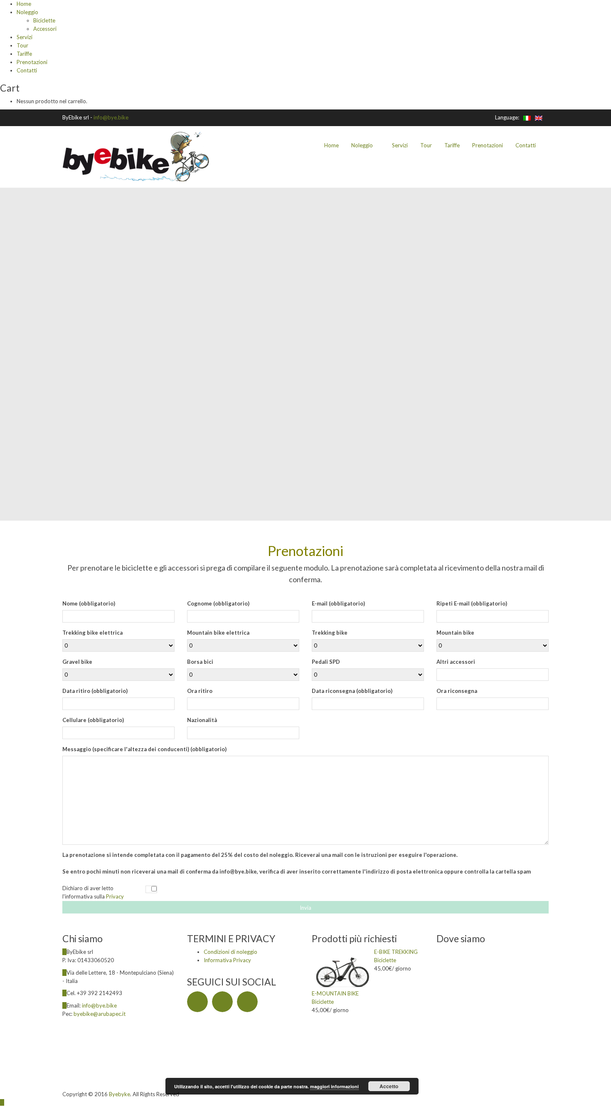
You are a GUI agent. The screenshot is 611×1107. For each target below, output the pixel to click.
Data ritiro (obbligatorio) (95, 691)
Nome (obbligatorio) (88, 603)
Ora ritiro (199, 691)
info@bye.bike (111, 117)
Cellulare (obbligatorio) (93, 720)
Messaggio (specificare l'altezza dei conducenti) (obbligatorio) (144, 749)
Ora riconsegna (456, 691)
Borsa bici (200, 661)
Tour (22, 45)
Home (24, 3)
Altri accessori (455, 661)
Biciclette (44, 20)
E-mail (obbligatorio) (338, 603)
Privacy (115, 896)
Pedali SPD (326, 661)
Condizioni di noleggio (230, 951)
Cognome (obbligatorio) (218, 603)
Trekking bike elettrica (92, 632)
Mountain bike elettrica (218, 632)
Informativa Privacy (227, 960)
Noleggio (27, 12)
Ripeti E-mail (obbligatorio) (471, 603)
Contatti (27, 70)
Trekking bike (329, 632)
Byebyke (119, 1094)
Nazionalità (202, 720)
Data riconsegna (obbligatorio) (352, 691)
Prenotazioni (32, 62)
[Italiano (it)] (527, 117)
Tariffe (24, 53)
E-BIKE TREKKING (396, 951)
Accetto (388, 1086)
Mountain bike (455, 632)
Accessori (45, 28)
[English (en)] (538, 117)
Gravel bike (77, 661)
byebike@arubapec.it (100, 1013)
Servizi (24, 37)
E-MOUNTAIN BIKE (335, 993)
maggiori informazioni (334, 1086)
